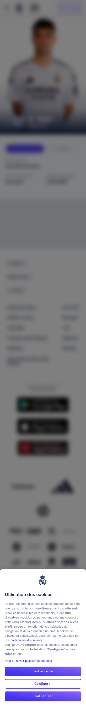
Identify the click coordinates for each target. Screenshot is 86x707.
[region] (43, 638)
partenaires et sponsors (26, 640)
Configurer (43, 683)
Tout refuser (43, 696)
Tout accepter (43, 671)
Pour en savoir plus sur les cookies (28, 661)
